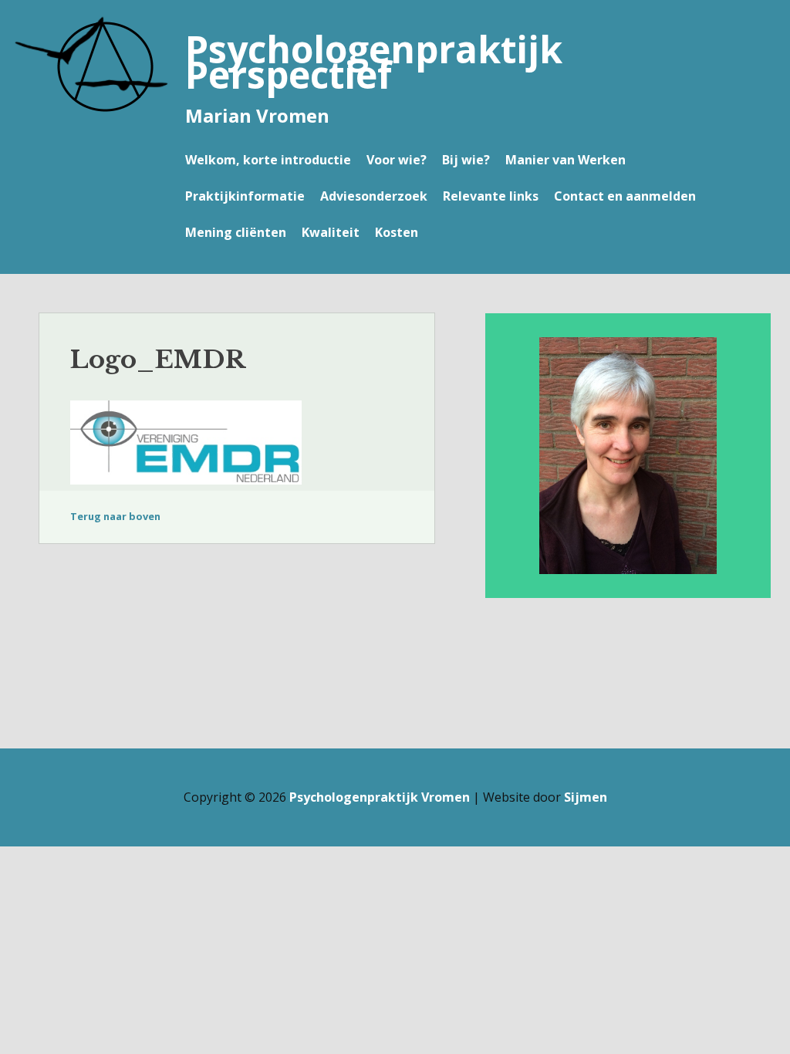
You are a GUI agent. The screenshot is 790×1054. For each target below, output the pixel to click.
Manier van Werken (565, 159)
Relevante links (490, 195)
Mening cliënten (235, 232)
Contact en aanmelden (625, 195)
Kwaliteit (331, 232)
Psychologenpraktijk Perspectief (373, 62)
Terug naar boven (115, 516)
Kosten (396, 232)
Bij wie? (466, 159)
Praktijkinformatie (245, 195)
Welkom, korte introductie (268, 159)
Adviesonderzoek (373, 195)
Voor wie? (396, 159)
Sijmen (585, 797)
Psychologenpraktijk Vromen (379, 797)
